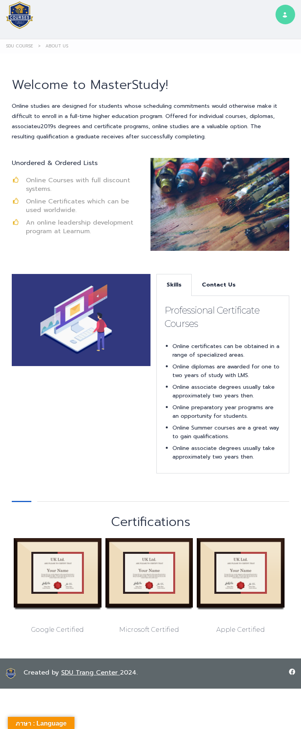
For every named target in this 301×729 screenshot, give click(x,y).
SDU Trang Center (90, 672)
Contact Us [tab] (219, 285)
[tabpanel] (222, 384)
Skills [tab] (174, 285)
